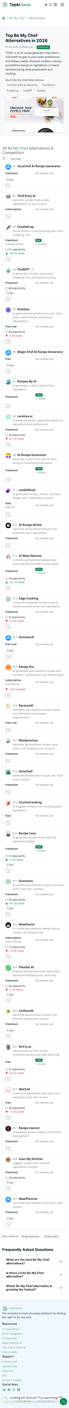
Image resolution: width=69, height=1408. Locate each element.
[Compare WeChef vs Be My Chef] (8, 1118)
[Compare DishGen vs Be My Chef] (8, 342)
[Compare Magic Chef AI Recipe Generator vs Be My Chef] (8, 371)
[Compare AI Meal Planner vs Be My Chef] (8, 588)
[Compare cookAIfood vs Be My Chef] (8, 514)
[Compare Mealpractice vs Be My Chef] (8, 761)
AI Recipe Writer (30, 525)
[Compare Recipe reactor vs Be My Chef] (8, 1149)
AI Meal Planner (30, 556)
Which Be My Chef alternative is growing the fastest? (29, 1287)
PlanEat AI (26, 967)
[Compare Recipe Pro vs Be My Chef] (8, 695)
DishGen (41, 90)
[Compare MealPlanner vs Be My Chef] (8, 1224)
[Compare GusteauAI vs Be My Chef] (8, 656)
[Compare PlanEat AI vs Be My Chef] (8, 1000)
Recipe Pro (26, 667)
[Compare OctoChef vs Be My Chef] (8, 792)
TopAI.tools (15, 1308)
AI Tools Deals (10, 1329)
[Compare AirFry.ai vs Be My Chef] (8, 1079)
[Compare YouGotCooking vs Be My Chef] (8, 823)
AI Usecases (9, 1338)
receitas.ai (25, 416)
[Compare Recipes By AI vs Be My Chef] (8, 406)
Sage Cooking (28, 598)
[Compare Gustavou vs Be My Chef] (8, 914)
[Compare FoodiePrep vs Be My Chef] (8, 259)
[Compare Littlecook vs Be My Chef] (8, 1036)
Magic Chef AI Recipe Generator (40, 352)
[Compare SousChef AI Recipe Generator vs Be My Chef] (8, 186)
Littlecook (26, 1011)
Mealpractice (28, 740)
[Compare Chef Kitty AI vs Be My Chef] (8, 217)
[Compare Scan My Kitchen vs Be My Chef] (8, 1188)
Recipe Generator (31, 1236)
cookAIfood (27, 490)
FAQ (4, 1375)
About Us (7, 1371)
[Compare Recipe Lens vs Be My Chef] (8, 871)
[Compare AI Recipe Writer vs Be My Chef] (8, 545)
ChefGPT (27, 90)
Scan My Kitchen (31, 1159)
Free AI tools (9, 1352)
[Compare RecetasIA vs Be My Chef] (8, 730)
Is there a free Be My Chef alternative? (25, 1274)
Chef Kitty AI (49, 84)
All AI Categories (12, 1333)
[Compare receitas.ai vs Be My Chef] (8, 445)
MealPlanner (28, 1199)
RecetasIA (26, 705)
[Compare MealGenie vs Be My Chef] (8, 957)
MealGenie (26, 924)
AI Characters (51, 1236)
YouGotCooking (30, 802)
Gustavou (26, 881)
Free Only (16, 158)
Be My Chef (16, 18)
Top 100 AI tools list (14, 1347)
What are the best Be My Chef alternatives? (27, 1261)
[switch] (5, 158)
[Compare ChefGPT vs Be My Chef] (8, 299)
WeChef (24, 1089)
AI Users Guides (12, 1380)
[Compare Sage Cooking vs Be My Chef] (8, 627)
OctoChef (25, 771)
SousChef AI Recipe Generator (22, 84)
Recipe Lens (27, 833)
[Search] (63, 1401)
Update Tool (9, 1366)
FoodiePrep (13, 90)
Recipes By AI (26, 381)
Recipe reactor (29, 1128)
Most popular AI (12, 1343)
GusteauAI (26, 637)
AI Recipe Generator (31, 455)
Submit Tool (9, 1361)
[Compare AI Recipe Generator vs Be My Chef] (8, 480)
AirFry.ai (25, 1047)
